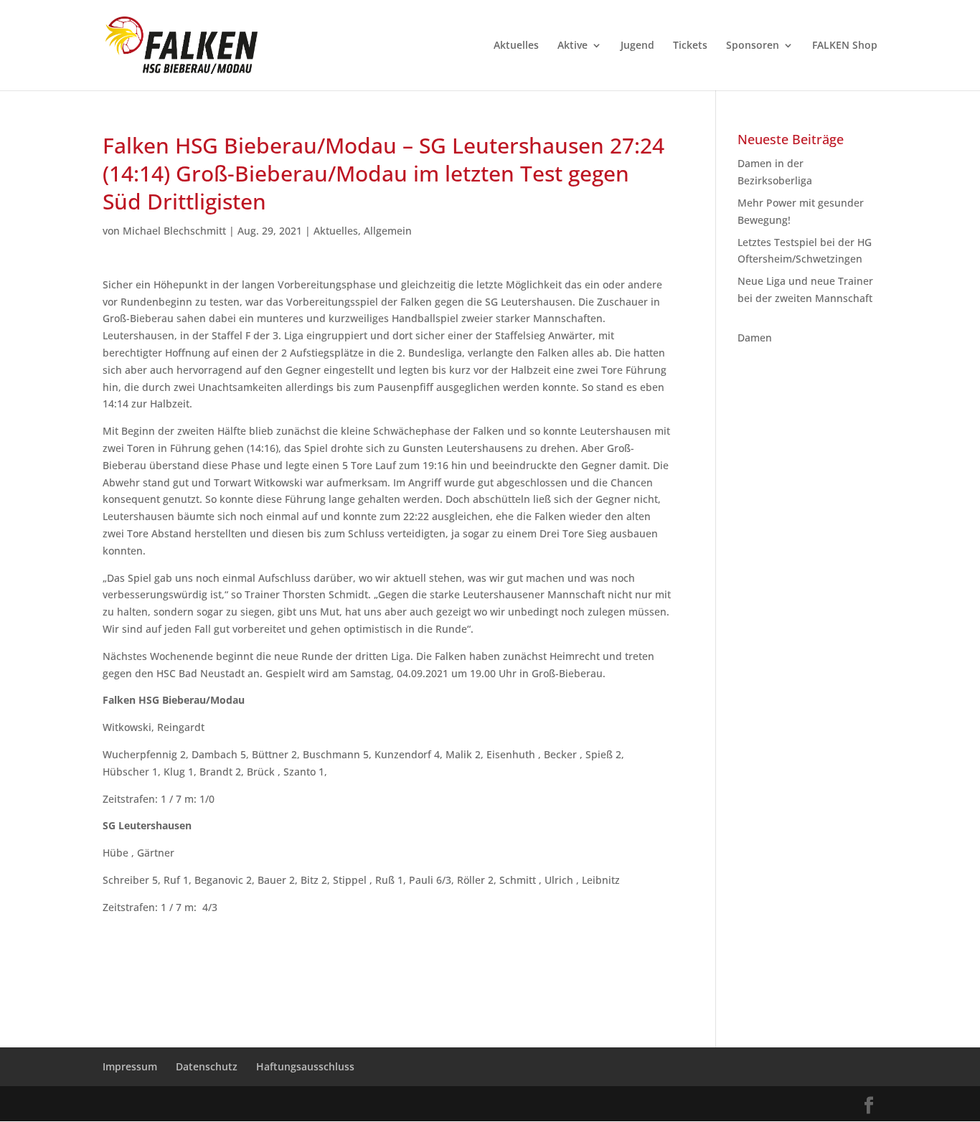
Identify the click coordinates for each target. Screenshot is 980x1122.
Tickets (690, 46)
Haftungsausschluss (305, 1066)
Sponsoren (752, 46)
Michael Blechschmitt (174, 230)
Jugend (637, 46)
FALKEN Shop (844, 46)
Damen (755, 337)
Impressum (130, 1066)
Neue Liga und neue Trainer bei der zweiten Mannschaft (805, 298)
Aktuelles (516, 46)
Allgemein (388, 230)
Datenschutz (206, 1066)
